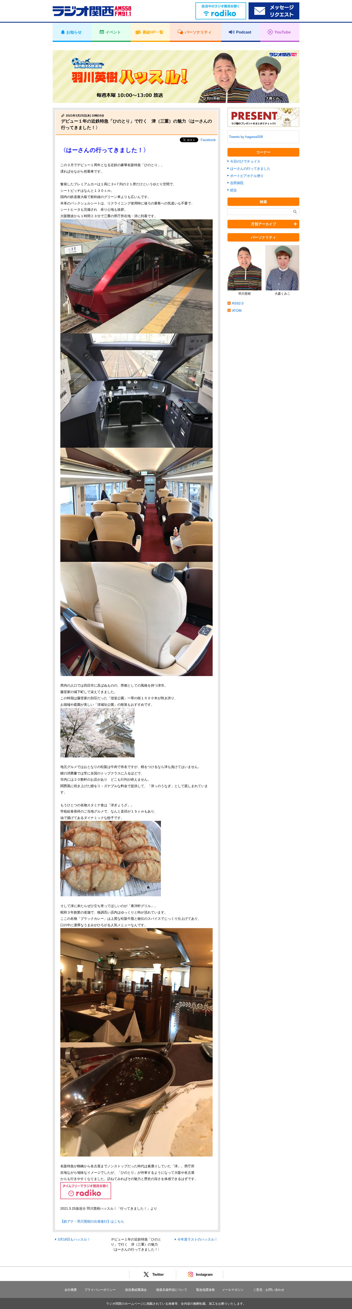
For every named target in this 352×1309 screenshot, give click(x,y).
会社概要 (70, 1290)
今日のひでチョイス (245, 161)
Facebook (208, 140)
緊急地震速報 (205, 1290)
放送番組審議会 (136, 1290)
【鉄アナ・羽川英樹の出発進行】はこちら (92, 1221)
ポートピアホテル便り (247, 176)
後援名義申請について (171, 1290)
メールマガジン (233, 1290)
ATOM (237, 310)
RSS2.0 (238, 303)
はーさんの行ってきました (250, 168)
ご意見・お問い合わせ (268, 1290)
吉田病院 (237, 183)
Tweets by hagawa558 (246, 137)
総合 (233, 190)
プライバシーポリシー (100, 1290)
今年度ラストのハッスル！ (197, 1239)
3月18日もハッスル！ (74, 1239)
